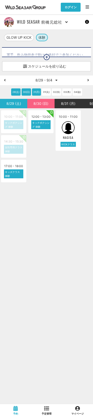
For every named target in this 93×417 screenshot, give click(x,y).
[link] (15, 410)
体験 (41, 37)
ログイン (71, 7)
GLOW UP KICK (18, 37)
